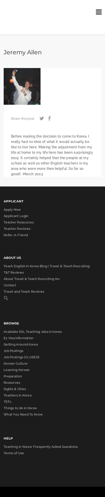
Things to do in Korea (20, 408)
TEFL (8, 402)
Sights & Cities (15, 389)
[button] (6, 299)
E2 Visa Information (19, 338)
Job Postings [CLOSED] (21, 357)
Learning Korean (17, 370)
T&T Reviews (14, 272)
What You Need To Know (23, 414)
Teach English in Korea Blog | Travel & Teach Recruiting (47, 266)
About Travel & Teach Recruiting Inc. (32, 279)
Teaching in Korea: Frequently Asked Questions (41, 447)
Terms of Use (14, 453)
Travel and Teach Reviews (24, 291)
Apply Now (12, 209)
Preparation (13, 376)
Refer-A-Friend (16, 235)
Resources (12, 382)
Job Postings (13, 351)
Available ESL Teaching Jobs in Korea (33, 332)
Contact (10, 285)
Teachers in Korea (18, 395)
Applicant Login (16, 216)
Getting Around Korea (21, 344)
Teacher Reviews (17, 229)
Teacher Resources (19, 222)
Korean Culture (16, 363)
